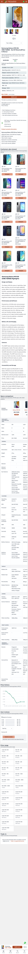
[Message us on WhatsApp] (24, 1)
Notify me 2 (14, 97)
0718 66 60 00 (7, 126)
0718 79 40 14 (7, 124)
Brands (10, 952)
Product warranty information (9, 129)
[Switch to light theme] (26, 1)
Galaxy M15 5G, (16, 410)
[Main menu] (2, 1)
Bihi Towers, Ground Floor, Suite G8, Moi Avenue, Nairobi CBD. (15, 121)
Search (17, 952)
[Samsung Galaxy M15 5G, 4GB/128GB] (16, 404)
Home (3, 952)
